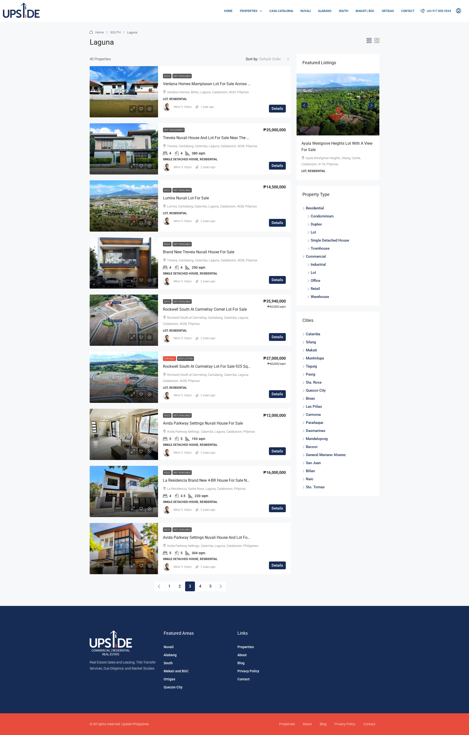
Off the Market (174, 130)
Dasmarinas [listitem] (315, 432)
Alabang (324, 11)
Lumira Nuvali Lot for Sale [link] (186, 198)
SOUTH (115, 32)
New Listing (185, 358)
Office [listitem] (315, 282)
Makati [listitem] (311, 351)
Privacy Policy (248, 671)
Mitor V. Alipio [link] (183, 107)
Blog (241, 663)
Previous (304, 106)
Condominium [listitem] (322, 217)
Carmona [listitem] (313, 416)
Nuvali (305, 11)
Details (277, 108)
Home (228, 11)
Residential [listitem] (315, 209)
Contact (407, 11)
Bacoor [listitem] (312, 448)
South (343, 11)
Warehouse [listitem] (320, 298)
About (242, 655)
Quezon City (173, 687)
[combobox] (274, 59)
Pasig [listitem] (310, 375)
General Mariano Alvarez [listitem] (326, 456)
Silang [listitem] (311, 343)
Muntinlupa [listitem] (315, 359)
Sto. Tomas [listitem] (315, 488)
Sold (167, 76)
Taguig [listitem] (311, 367)
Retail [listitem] (315, 290)
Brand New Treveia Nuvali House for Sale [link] (198, 252)
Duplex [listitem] (316, 225)
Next (371, 106)
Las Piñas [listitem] (314, 408)
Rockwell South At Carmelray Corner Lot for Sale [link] (205, 309)
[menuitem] (435, 11)
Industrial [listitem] (318, 266)
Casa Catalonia (281, 11)
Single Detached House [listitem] (330, 241)
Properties (248, 11)
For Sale (169, 358)
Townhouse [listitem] (320, 249)
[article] (330, 126)
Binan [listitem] (310, 400)
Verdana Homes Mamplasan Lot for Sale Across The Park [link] (213, 84)
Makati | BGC (365, 11)
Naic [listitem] (309, 480)
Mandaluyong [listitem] (317, 440)
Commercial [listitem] (316, 257)
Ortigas (388, 11)
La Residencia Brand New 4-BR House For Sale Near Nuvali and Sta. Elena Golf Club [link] (235, 480)
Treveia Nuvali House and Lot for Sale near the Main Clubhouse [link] (219, 137)
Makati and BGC (176, 671)
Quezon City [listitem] (316, 391)
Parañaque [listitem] (314, 424)
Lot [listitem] (313, 233)
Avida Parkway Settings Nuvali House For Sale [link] (203, 423)
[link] (124, 91)
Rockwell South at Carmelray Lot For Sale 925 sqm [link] (207, 366)
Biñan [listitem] (310, 472)
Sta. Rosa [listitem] (313, 383)
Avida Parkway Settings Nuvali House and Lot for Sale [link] (210, 537)
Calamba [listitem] (313, 335)
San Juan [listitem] (313, 464)
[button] (369, 41)
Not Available (182, 76)
